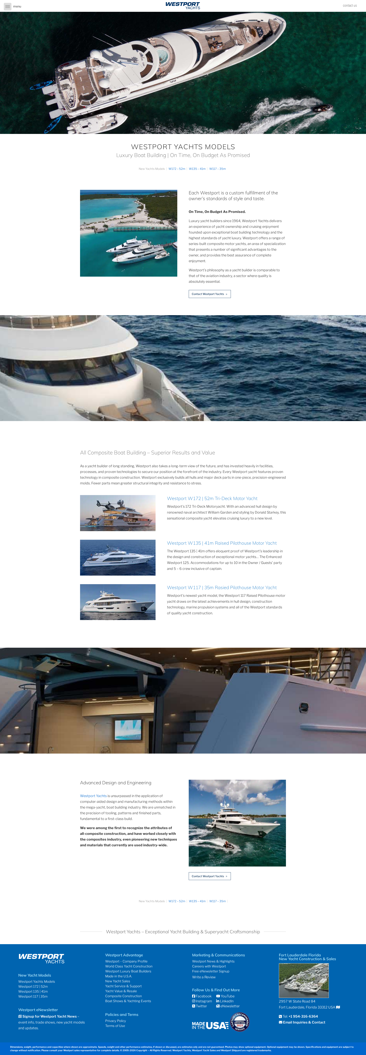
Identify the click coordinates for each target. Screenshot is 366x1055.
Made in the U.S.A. (118, 976)
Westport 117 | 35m (32, 996)
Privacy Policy (115, 1021)
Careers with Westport (209, 966)
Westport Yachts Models (36, 981)
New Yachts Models (152, 169)
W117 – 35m (217, 169)
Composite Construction (123, 996)
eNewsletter (230, 1006)
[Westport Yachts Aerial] (128, 275)
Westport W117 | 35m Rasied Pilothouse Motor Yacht (222, 587)
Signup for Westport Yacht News (49, 1016)
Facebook (203, 996)
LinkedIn (226, 1001)
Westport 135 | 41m (33, 991)
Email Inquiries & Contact (304, 1022)
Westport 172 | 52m (33, 986)
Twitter (201, 1006)
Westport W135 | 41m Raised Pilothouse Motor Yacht (222, 543)
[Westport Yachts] (237, 865)
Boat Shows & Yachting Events (128, 1001)
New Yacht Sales (117, 981)
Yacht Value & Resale (121, 991)
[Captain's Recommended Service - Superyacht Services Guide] (239, 1030)
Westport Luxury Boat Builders (128, 971)
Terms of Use (115, 1026)
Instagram (203, 1001)
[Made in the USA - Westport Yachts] (210, 1028)
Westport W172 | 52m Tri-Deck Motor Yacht (212, 498)
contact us (350, 5)
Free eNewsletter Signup (210, 971)
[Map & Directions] (338, 1007)
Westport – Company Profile (126, 961)
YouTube (227, 996)
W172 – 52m (177, 169)
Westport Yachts (93, 796)
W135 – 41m (197, 169)
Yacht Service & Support (123, 986)
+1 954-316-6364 (303, 1016)
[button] (7, 6)
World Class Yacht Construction (128, 966)
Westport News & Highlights (213, 961)
